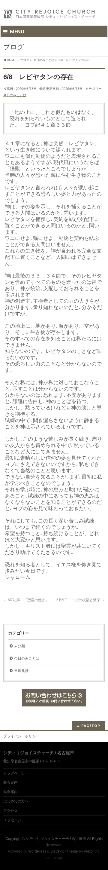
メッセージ (12, 820)
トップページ (14, 773)
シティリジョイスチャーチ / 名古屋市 (56, 839)
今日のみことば (14, 95)
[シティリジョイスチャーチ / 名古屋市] (49, 16)
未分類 (19, 646)
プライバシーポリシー (21, 736)
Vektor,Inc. (92, 851)
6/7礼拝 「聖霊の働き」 (26, 600)
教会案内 (10, 782)
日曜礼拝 (21, 671)
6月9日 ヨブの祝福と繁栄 (80, 600)
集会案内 (10, 792)
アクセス (10, 811)
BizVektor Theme (64, 851)
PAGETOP (90, 726)
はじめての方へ (15, 801)
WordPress (37, 851)
